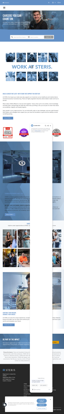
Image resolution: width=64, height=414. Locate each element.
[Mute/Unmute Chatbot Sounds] (48, 125)
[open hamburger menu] (4, 7)
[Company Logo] (6, 2)
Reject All (41, 405)
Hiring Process (27, 394)
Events (25, 396)
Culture (25, 388)
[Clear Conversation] (45, 125)
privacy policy (38, 130)
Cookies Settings (42, 408)
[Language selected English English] (54, 2)
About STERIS (27, 386)
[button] (49, 2)
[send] (49, 389)
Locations (26, 392)
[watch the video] (32, 66)
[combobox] (19, 37)
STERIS (25, 384)
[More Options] (33, 389)
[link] (8, 118)
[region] (41, 257)
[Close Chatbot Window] (50, 125)
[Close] (50, 399)
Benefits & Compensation (30, 390)
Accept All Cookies (41, 401)
